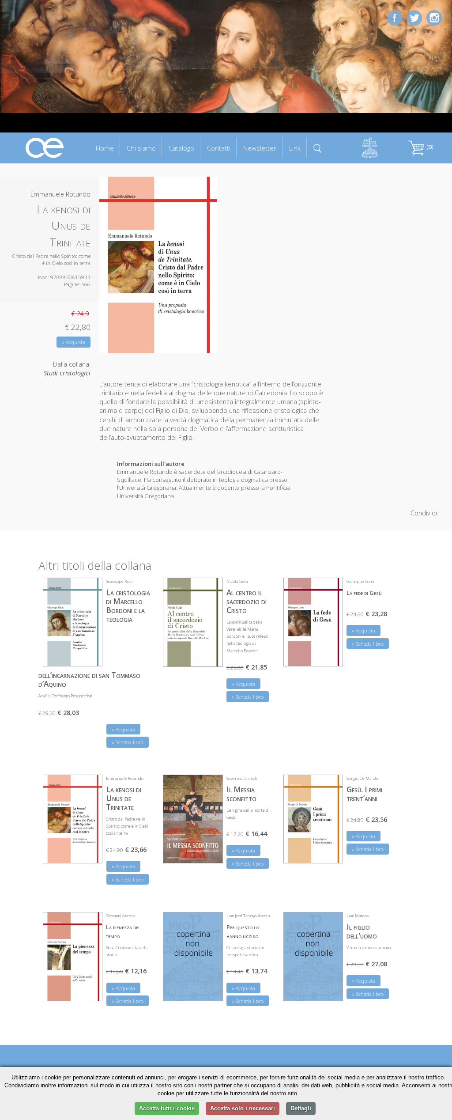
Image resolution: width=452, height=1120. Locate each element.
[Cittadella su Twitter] (414, 17)
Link (295, 148)
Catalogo (181, 148)
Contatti (218, 148)
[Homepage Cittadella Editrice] (45, 147)
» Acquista (73, 342)
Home (105, 148)
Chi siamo (141, 148)
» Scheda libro (127, 742)
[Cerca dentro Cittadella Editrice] (317, 147)
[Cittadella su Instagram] (434, 17)
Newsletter (259, 148)
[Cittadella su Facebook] (395, 17)
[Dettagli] (89, 654)
